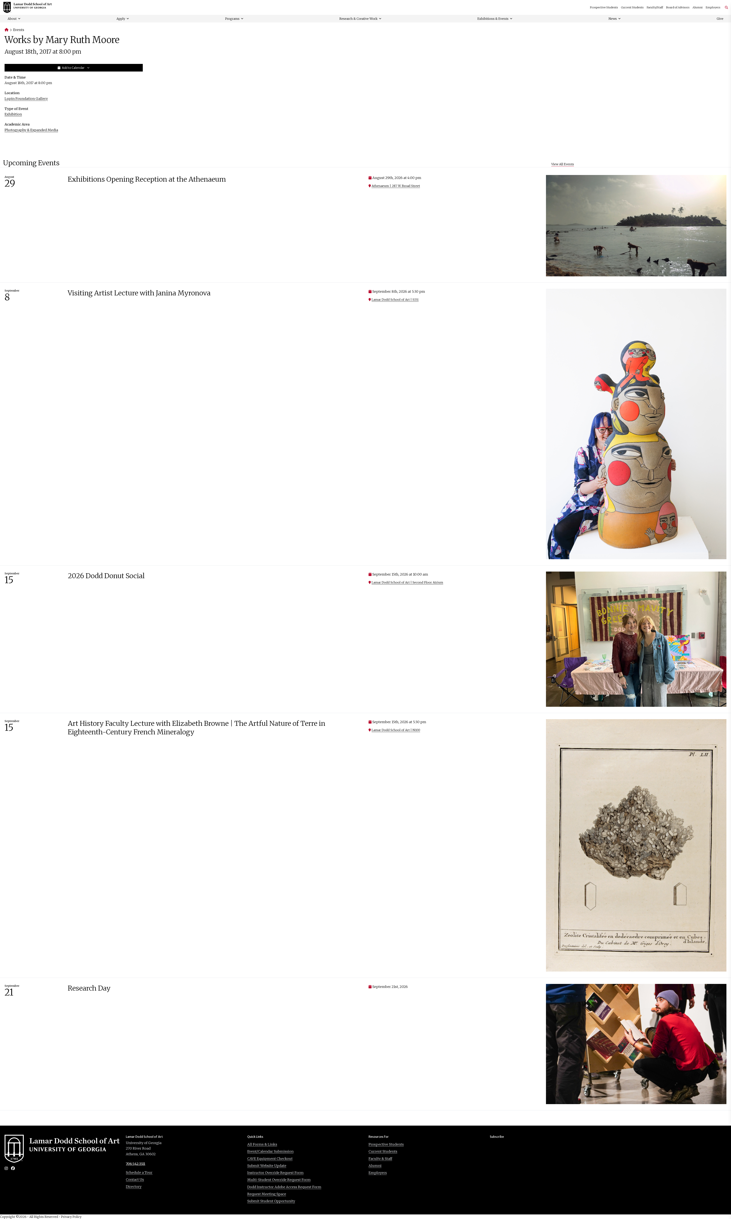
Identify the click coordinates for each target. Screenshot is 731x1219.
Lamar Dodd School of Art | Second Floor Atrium (407, 582)
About (12, 19)
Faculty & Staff (380, 1158)
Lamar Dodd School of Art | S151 (395, 299)
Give (720, 19)
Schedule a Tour (139, 1172)
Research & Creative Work (358, 19)
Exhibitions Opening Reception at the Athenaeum (147, 179)
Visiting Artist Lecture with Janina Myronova (139, 293)
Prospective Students (604, 7)
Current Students (632, 7)
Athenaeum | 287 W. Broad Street (396, 186)
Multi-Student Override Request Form (279, 1180)
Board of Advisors (678, 7)
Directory (133, 1186)
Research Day (89, 988)
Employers (713, 7)
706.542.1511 (135, 1164)
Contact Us (135, 1179)
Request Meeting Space (266, 1194)
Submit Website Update (266, 1165)
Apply (121, 19)
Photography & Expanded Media (31, 130)
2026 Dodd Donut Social (106, 576)
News (613, 19)
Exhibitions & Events (492, 19)
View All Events (562, 164)
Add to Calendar (73, 68)
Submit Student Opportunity (271, 1201)
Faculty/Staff (655, 7)
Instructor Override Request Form (275, 1172)
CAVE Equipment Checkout (270, 1158)
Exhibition (13, 114)
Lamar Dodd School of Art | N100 (396, 730)
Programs (232, 19)
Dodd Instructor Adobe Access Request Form (284, 1187)
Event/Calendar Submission (270, 1151)
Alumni (698, 7)
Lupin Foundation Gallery (26, 98)
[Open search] (725, 7)
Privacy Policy (71, 1217)
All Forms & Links (262, 1144)
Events (18, 30)
